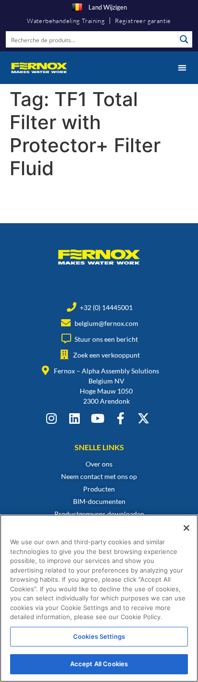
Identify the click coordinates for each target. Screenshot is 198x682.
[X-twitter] (143, 418)
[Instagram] (51, 418)
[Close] (186, 527)
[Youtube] (97, 418)
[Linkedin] (74, 418)
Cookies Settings (99, 636)
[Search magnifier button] (184, 39)
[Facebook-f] (120, 418)
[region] (99, 598)
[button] (181, 67)
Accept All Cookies (99, 664)
